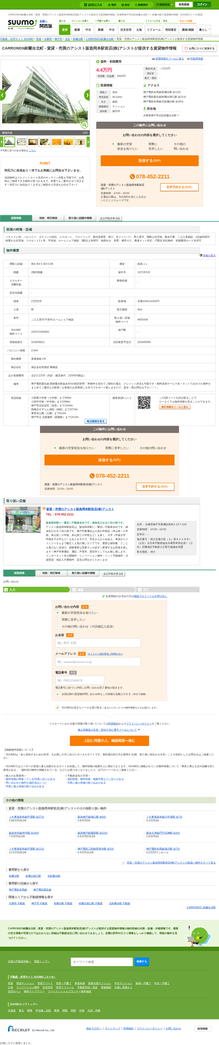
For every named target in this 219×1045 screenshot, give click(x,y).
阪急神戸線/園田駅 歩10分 (93, 832)
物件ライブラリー (34, 991)
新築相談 (106, 987)
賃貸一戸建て (63, 983)
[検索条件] (142, 5)
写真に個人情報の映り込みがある (25, 786)
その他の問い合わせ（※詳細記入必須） (88, 626)
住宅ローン (14, 991)
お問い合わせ (173, 1028)
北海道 (12, 1010)
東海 (56, 1010)
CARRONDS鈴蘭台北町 (100, 38)
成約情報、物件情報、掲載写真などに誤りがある (95, 779)
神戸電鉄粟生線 (42, 889)
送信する (149, 161)
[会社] (126, 5)
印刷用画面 (196, 58)
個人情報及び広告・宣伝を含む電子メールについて (107, 729)
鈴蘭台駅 (78, 38)
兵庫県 (48, 38)
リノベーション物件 (27, 987)
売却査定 (170, 29)
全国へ (43, 21)
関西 (65, 1010)
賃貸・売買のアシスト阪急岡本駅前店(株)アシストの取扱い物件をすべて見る (171, 862)
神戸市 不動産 (39, 903)
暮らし (203, 29)
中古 (88, 29)
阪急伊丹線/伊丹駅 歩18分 (24, 832)
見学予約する (179, 187)
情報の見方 (209, 255)
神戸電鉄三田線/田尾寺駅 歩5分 (96, 848)
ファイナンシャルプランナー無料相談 (69, 991)
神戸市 (58, 38)
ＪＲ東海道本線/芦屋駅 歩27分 (26, 816)
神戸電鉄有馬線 (18, 889)
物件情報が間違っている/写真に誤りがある (30, 779)
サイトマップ (112, 1028)
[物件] (113, 5)
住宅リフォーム (65, 987)
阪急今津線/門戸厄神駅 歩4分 (163, 832)
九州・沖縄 (93, 1010)
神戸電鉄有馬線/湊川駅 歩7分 (163, 848)
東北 (21, 1010)
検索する (142, 961)
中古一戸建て (162, 983)
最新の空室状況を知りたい (80, 612)
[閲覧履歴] (164, 4)
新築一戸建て (143, 983)
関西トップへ (42, 961)
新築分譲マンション (99, 983)
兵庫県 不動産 (17, 903)
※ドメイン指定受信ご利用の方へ (105, 654)
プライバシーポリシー (139, 723)
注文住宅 (126, 29)
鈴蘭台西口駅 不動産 (91, 903)
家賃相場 (80, 983)
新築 (77, 29)
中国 (81, 1010)
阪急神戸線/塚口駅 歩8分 (92, 816)
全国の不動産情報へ (19, 961)
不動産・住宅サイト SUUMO (16, 38)
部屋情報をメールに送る (170, 58)
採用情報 (202, 1028)
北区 (67, 38)
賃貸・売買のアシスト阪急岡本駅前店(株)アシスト (80, 509)
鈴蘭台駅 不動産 (63, 903)
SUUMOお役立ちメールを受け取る (110, 707)
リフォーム (154, 29)
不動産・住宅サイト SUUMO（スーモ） (33, 976)
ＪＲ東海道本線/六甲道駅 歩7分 (164, 816)
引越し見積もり (123, 987)
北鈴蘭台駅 (53, 875)
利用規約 (113, 723)
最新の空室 (127, 146)
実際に (155, 146)
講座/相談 (188, 29)
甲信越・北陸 (43, 1010)
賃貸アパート (45, 983)
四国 (73, 1010)
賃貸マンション (25, 983)
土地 (139, 29)
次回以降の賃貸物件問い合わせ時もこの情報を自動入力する (105, 694)
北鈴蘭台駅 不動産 (119, 903)
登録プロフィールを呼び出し (150, 596)
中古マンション (123, 983)
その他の (181, 146)
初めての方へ (94, 1028)
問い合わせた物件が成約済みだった (26, 782)
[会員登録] (184, 4)
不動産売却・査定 (87, 987)
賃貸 (65, 29)
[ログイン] (202, 4)
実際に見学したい (74, 619)
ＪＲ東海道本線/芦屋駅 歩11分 (26, 848)
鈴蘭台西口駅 (33, 875)
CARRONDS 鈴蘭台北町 (201, 907)
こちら (32, 150)
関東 (29, 1010)
